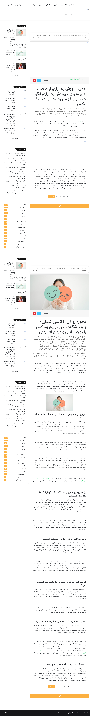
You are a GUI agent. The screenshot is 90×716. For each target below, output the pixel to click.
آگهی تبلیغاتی (21, 241)
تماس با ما (64, 15)
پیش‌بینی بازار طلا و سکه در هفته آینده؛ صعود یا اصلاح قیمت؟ (15, 186)
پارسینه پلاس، (77, 121)
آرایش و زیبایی (64, 5)
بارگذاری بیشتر (15, 75)
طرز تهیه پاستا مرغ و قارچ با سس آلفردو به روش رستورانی (9, 130)
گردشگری (9, 5)
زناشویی (41, 5)
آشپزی (55, 5)
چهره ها (77, 79)
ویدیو (23, 216)
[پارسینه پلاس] (85, 9)
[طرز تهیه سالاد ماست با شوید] (21, 109)
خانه (84, 35)
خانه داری (48, 5)
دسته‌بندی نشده (21, 221)
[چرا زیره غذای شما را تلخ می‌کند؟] (21, 93)
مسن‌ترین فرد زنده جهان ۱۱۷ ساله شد (16, 190)
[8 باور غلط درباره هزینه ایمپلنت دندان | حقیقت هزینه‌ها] (21, 53)
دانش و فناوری (21, 227)
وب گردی (20, 150)
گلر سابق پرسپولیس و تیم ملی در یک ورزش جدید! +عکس (16, 159)
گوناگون (33, 5)
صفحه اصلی (72, 5)
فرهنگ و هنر (18, 5)
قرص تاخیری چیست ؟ (20, 59)
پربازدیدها (80, 35)
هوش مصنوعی (21, 244)
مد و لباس (71, 15)
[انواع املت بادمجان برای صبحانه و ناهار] (21, 101)
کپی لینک (52, 197)
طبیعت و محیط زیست (19, 247)
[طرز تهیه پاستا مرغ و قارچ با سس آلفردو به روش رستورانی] (21, 130)
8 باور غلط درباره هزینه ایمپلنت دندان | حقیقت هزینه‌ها (9, 52)
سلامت (26, 5)
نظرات (59, 206)
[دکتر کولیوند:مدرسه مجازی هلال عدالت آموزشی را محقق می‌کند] (21, 66)
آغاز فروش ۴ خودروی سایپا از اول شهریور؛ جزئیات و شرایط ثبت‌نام (15, 173)
